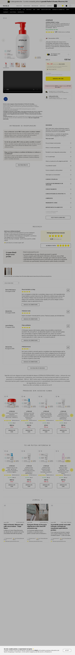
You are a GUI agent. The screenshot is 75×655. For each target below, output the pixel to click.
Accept (67, 650)
